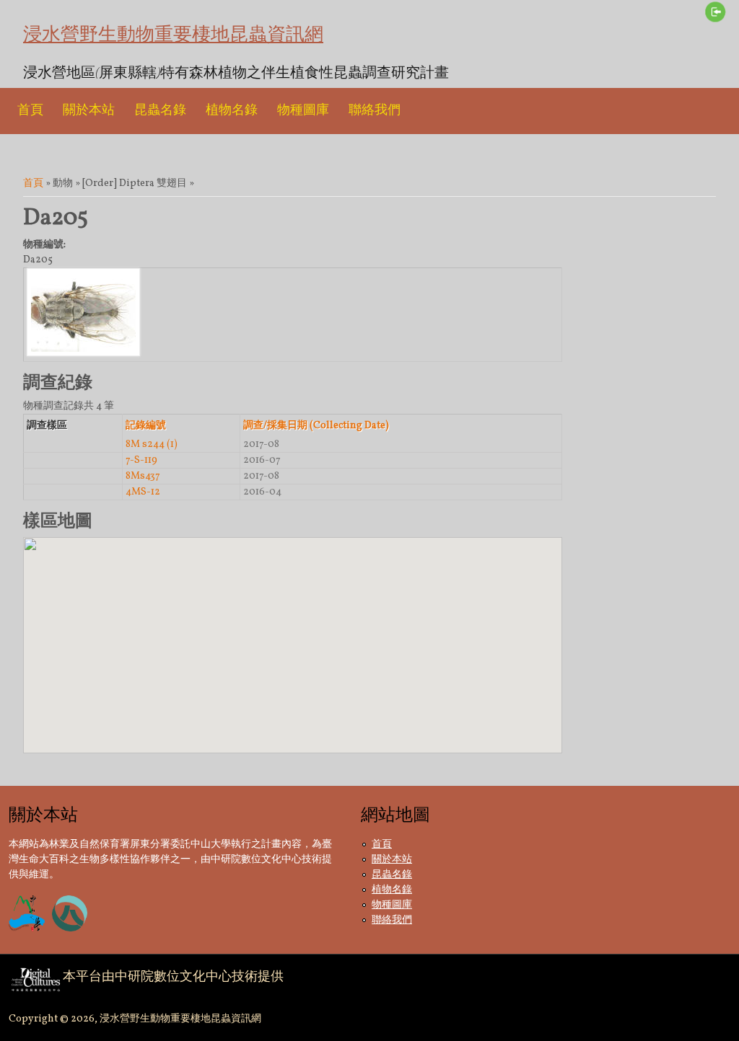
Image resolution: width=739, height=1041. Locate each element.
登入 (715, 11)
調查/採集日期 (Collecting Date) (316, 426)
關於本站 (89, 111)
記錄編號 (146, 426)
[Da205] (83, 353)
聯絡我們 (375, 111)
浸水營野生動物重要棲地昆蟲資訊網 (173, 34)
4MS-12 (143, 492)
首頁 (30, 111)
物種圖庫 (303, 111)
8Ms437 (143, 476)
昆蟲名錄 (160, 111)
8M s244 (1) (152, 444)
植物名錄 (232, 111)
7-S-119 (141, 460)
